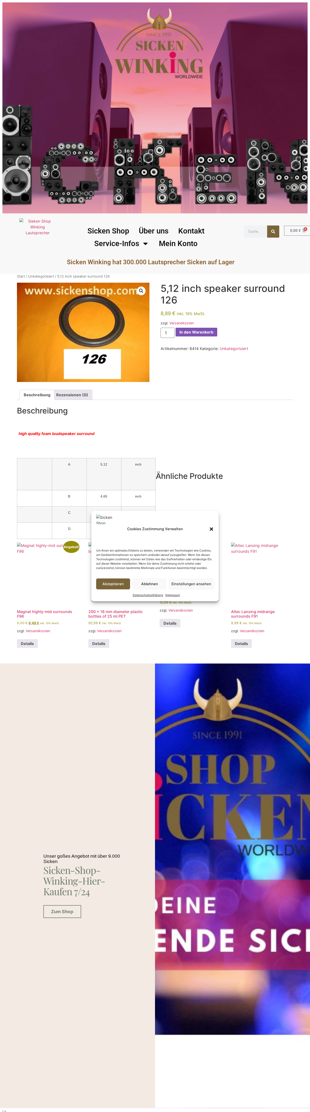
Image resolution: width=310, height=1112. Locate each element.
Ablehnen (149, 584)
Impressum (172, 595)
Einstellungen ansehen (191, 584)
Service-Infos (116, 243)
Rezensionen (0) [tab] (72, 394)
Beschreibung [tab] (37, 394)
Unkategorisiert (41, 276)
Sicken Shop (108, 230)
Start (21, 276)
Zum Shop (62, 911)
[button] (211, 529)
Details (27, 643)
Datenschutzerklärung (148, 595)
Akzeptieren (113, 584)
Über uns (154, 230)
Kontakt (191, 230)
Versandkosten (181, 323)
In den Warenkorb (196, 332)
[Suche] (273, 232)
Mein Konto (178, 243)
